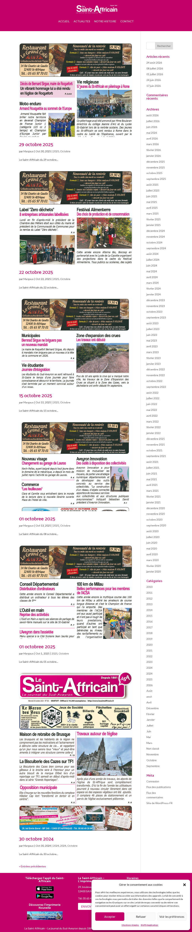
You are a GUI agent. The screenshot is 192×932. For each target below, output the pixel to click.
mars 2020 (152, 560)
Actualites (82, 21)
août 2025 (152, 184)
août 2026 (152, 115)
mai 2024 (151, 271)
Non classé (152, 748)
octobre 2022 (154, 381)
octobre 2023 (154, 311)
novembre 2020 (155, 513)
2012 (149, 598)
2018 (149, 633)
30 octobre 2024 (36, 839)
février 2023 (153, 357)
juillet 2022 (152, 398)
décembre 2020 (155, 508)
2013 (149, 604)
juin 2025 (151, 196)
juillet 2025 (152, 190)
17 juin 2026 (153, 85)
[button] (184, 885)
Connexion (152, 781)
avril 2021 (152, 484)
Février (150, 714)
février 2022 (153, 427)
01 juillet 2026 (154, 74)
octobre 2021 (154, 450)
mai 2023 (151, 340)
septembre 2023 (156, 317)
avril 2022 (152, 415)
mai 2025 (151, 201)
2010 (149, 586)
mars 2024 (152, 282)
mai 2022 (151, 409)
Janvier (150, 719)
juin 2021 (151, 473)
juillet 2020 (152, 537)
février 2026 (153, 150)
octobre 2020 (154, 519)
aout (149, 696)
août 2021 (152, 461)
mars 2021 (152, 490)
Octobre (65, 151)
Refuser (141, 916)
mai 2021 (151, 479)
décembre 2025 (155, 161)
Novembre (152, 754)
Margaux (28, 151)
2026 (149, 685)
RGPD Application (149, 925)
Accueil (64, 21)
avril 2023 (152, 346)
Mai (148, 737)
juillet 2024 (152, 259)
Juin (148, 731)
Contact (127, 21)
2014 (149, 610)
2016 (149, 621)
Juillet (149, 725)
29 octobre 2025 (36, 145)
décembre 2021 (155, 438)
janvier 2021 (153, 502)
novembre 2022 (155, 375)
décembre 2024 (155, 230)
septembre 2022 (156, 386)
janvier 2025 (153, 225)
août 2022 (152, 392)
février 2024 (153, 288)
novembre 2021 (155, 444)
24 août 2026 (154, 62)
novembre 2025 (155, 167)
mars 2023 (152, 352)
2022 (149, 656)
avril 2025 (152, 207)
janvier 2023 (153, 363)
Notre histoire (105, 21)
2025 (56, 151)
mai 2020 (151, 548)
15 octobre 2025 (35, 396)
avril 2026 (152, 138)
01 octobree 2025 (37, 519)
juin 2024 (151, 265)
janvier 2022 (153, 432)
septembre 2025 (156, 178)
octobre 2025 (154, 173)
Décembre (152, 708)
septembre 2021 (156, 456)
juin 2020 (151, 542)
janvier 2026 (153, 155)
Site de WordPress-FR (159, 803)
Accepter (110, 916)
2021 (149, 650)
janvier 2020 (153, 571)
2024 (56, 845)
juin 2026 (151, 126)
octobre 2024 (154, 242)
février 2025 (153, 219)
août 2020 (152, 531)
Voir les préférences (171, 916)
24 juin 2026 (153, 80)
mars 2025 (152, 213)
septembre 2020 (156, 525)
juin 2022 (151, 404)
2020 (149, 644)
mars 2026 (152, 144)
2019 (149, 638)
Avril (149, 702)
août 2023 (152, 323)
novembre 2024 (155, 236)
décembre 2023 (155, 300)
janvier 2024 (153, 294)
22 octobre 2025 (36, 272)
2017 (149, 627)
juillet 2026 (152, 121)
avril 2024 (152, 277)
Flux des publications (158, 787)
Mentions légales (130, 925)
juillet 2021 (152, 467)
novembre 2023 (155, 306)
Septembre (153, 766)
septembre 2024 (156, 248)
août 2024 (152, 253)
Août (149, 690)
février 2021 (153, 496)
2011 (149, 592)
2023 (149, 661)
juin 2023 (151, 334)
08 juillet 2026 (154, 68)
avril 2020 (152, 554)
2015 (149, 615)
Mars (149, 742)
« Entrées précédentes (32, 866)
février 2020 (153, 565)
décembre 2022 (155, 369)
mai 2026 (151, 132)
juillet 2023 (152, 329)
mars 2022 (152, 421)
